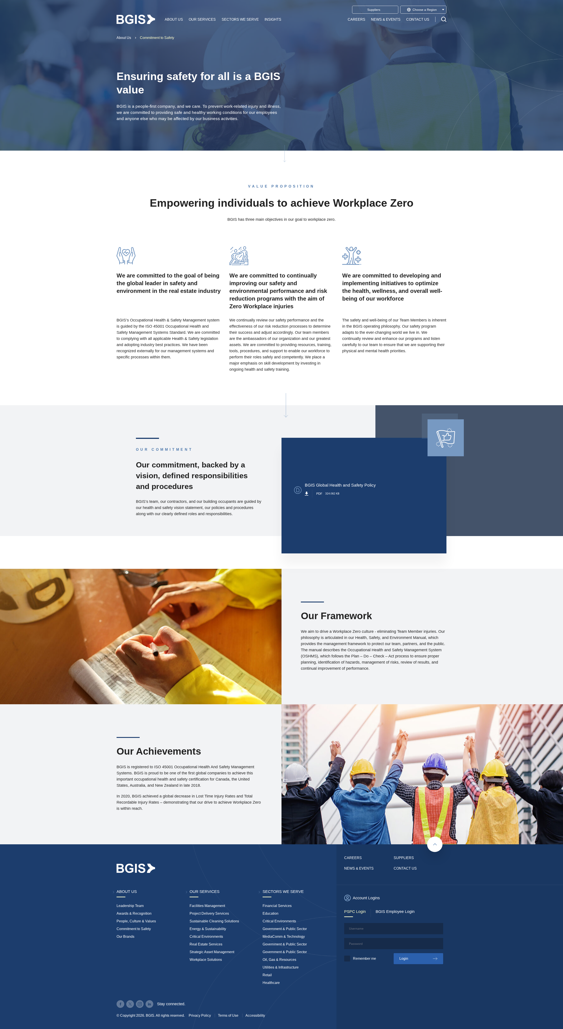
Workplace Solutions (206, 959)
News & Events (385, 19)
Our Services (202, 19)
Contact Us (417, 19)
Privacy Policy (200, 1015)
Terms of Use (228, 1015)
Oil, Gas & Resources (279, 959)
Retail (267, 975)
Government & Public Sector (285, 929)
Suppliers (404, 858)
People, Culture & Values (136, 921)
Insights (273, 19)
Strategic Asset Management (212, 952)
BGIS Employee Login (395, 911)
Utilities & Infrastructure (281, 967)
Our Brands (125, 936)
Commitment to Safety (157, 38)
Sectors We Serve (240, 19)
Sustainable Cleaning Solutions (214, 921)
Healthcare (271, 983)
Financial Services (277, 906)
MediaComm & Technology (284, 936)
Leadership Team (130, 906)
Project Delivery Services (209, 913)
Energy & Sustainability (208, 929)
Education (270, 913)
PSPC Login (355, 911)
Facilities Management (207, 906)
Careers (356, 19)
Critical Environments (206, 936)
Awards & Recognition (134, 913)
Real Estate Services (206, 944)
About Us (174, 19)
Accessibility (255, 1015)
